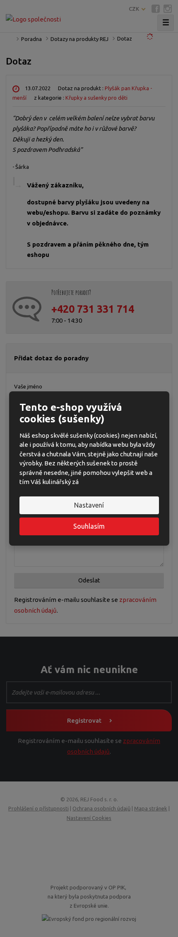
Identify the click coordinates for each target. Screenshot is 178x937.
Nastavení (89, 505)
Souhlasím (89, 526)
